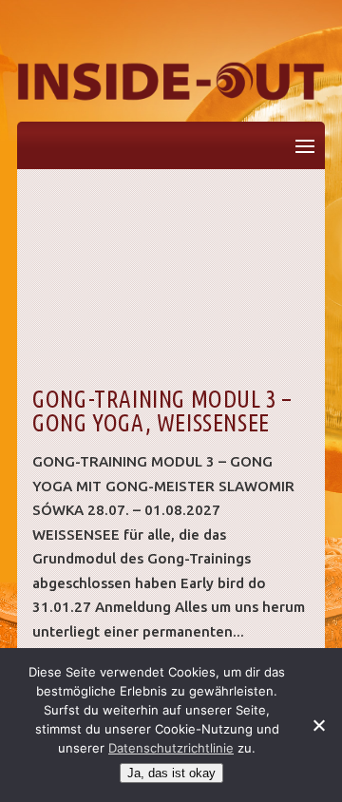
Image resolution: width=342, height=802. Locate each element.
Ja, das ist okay (171, 773)
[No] (318, 725)
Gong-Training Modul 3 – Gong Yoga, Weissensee (162, 411)
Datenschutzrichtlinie (171, 747)
